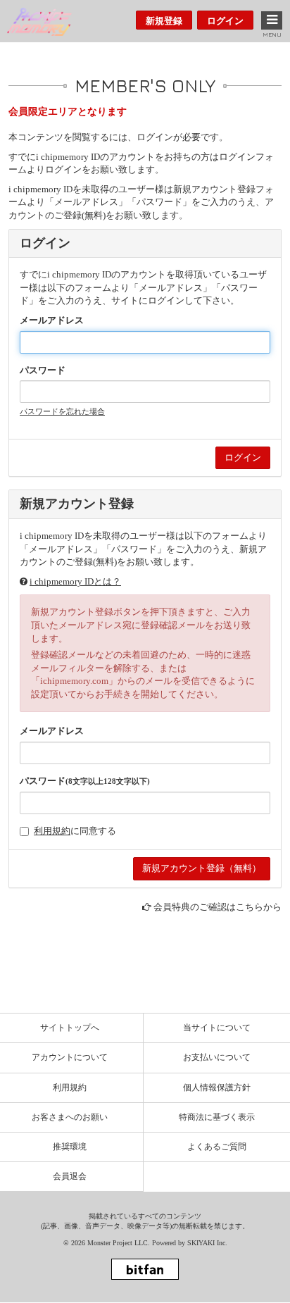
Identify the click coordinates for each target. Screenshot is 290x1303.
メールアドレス (52, 320)
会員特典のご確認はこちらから (217, 907)
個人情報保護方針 (217, 1087)
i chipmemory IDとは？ (75, 581)
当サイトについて (217, 1028)
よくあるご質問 (216, 1147)
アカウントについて (70, 1057)
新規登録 (164, 20)
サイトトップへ (69, 1028)
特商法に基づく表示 (217, 1117)
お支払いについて (217, 1057)
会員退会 (70, 1176)
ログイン (225, 20)
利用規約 (52, 830)
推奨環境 (70, 1147)
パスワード (42, 370)
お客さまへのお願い (70, 1117)
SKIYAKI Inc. (207, 1243)
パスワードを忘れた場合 (62, 411)
